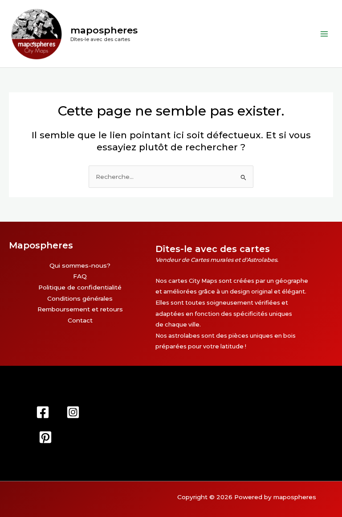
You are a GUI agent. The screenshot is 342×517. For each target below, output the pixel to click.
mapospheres (104, 30)
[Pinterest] (45, 437)
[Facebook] (42, 412)
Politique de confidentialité (80, 287)
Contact (80, 320)
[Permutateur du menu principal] (324, 33)
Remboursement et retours (80, 309)
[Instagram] (73, 412)
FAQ (80, 276)
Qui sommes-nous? (79, 265)
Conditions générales (80, 298)
